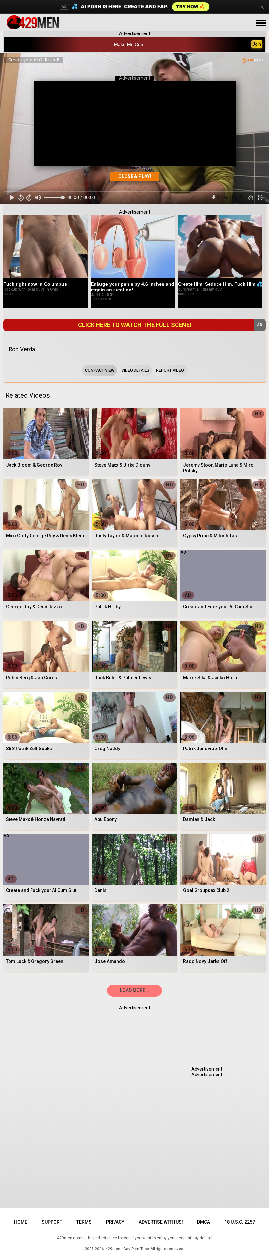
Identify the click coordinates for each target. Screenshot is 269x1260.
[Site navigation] (261, 23)
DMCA (203, 1222)
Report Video (170, 370)
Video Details (135, 370)
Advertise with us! (161, 1222)
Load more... (134, 990)
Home (20, 1222)
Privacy (115, 1222)
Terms (84, 1222)
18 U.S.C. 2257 (239, 1222)
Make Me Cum (129, 44)
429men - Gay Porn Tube (127, 1249)
